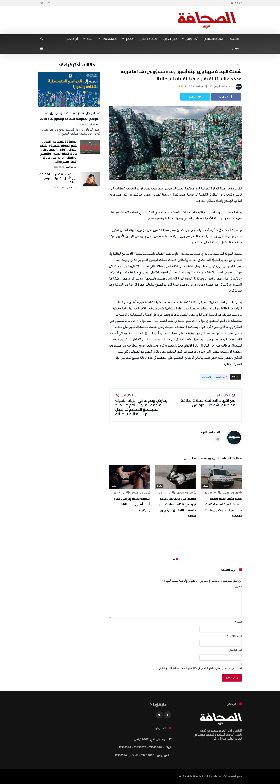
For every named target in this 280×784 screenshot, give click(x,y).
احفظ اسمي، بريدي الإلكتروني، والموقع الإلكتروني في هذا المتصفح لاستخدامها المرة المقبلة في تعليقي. (200, 668)
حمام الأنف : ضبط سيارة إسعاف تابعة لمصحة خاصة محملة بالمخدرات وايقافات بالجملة (223, 507)
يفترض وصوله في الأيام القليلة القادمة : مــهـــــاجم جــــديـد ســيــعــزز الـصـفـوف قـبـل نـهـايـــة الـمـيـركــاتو (141, 405)
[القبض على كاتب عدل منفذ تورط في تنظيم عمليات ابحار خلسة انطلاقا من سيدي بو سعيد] (175, 477)
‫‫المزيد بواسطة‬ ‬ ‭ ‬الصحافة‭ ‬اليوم (200, 458)
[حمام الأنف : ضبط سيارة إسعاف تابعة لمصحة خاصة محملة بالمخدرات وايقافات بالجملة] (221, 477)
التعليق (238, 586)
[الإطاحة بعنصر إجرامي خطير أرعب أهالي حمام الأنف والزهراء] (129, 477)
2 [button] (174, 559)
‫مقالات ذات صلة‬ (232, 458)
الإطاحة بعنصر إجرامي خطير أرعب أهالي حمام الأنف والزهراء (132, 504)
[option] (221, 492)
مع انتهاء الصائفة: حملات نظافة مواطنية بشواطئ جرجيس (208, 400)
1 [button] (177, 559)
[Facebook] (49, 3)
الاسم (238, 622)
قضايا (205, 486)
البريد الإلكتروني (234, 636)
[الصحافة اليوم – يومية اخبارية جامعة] (207, 12)
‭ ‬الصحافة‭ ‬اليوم (223, 87)
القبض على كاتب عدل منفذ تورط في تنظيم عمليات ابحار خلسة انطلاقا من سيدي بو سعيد (177, 507)
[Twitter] (42, 3)
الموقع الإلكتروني (235, 650)
